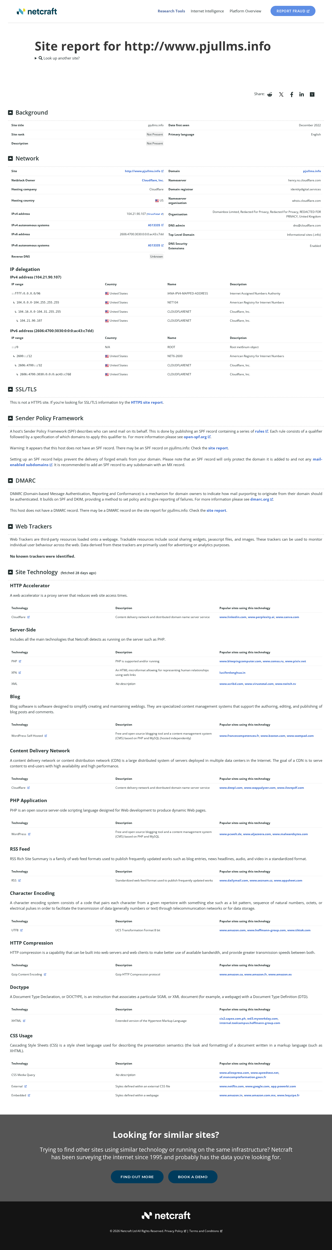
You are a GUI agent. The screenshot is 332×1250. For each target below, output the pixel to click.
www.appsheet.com (288, 880)
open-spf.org (195, 436)
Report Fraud (291, 10)
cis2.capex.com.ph (232, 1018)
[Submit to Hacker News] (312, 94)
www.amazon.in (231, 1095)
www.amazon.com (232, 930)
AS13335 (154, 225)
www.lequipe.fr (288, 1095)
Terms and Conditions (204, 1231)
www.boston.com (273, 736)
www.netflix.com (231, 1086)
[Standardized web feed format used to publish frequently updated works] (19, 880)
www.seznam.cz (261, 880)
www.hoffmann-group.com (266, 930)
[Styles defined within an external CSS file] (25, 1086)
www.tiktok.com (299, 930)
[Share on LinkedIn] (301, 94)
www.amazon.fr (255, 974)
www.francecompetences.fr (239, 736)
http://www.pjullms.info (142, 171)
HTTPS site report (147, 402)
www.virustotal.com (259, 684)
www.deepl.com (231, 788)
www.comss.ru (273, 661)
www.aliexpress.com (234, 1073)
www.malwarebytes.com (290, 834)
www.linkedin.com (232, 617)
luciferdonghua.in (232, 673)
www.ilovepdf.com (290, 788)
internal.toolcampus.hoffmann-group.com (249, 1023)
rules (259, 431)
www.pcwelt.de (230, 834)
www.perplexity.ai (261, 617)
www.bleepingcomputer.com (240, 661)
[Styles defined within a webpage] (28, 1095)
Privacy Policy (174, 1231)
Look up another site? (61, 58)
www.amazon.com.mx (260, 1095)
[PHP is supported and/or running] (19, 661)
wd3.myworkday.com (262, 1018)
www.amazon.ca (231, 974)
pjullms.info (312, 171)
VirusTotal (153, 214)
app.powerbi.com (283, 1086)
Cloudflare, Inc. (153, 180)
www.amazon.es (280, 974)
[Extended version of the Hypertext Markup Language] (23, 1021)
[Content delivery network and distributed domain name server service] (28, 617)
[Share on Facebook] (291, 94)
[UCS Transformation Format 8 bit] (21, 930)
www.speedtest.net (265, 1073)
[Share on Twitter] (281, 94)
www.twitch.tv (285, 684)
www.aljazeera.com (257, 834)
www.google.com (257, 1086)
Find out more (137, 1176)
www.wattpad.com (300, 736)
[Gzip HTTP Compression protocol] (44, 974)
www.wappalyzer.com (260, 788)
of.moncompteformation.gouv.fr (242, 1077)
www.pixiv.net (295, 661)
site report (218, 447)
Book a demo (193, 1176)
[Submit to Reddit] (269, 94)
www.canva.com (287, 617)
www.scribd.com (231, 684)
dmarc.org (259, 499)
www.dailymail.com (233, 880)
